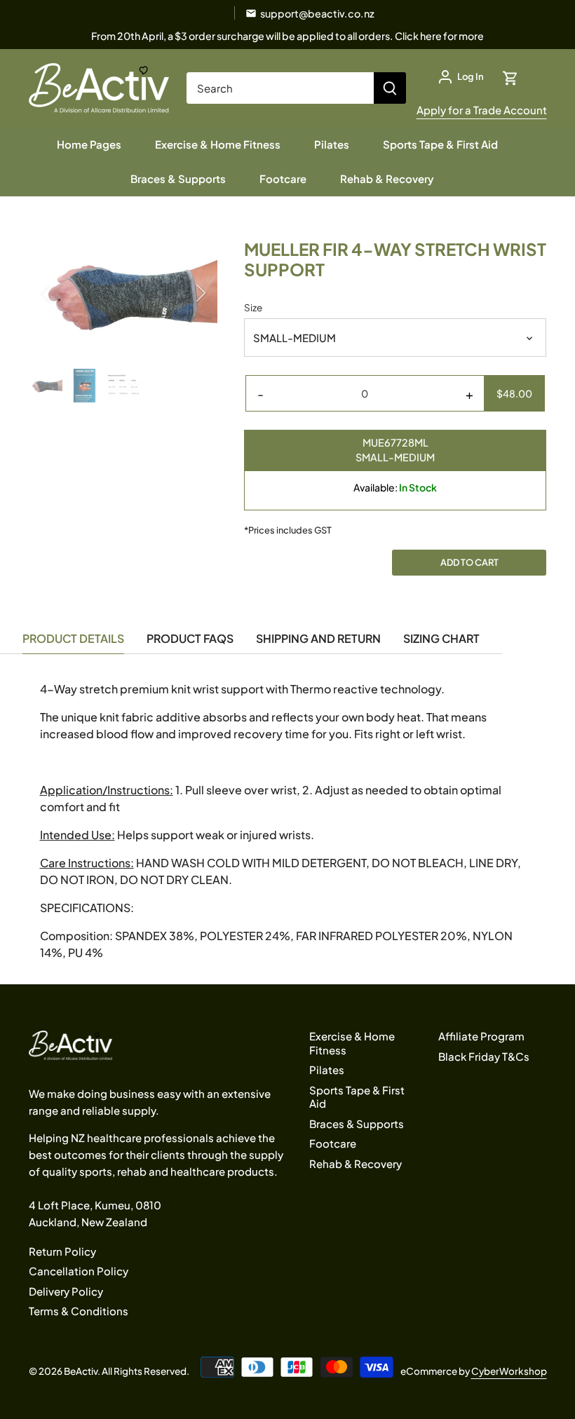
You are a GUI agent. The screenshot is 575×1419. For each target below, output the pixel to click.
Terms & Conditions (78, 1310)
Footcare (332, 1143)
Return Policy (62, 1251)
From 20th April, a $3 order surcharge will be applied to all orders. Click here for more (287, 35)
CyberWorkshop (509, 1371)
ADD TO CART (469, 562)
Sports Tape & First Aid (357, 1097)
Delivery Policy (66, 1291)
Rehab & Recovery (355, 1163)
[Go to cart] (510, 76)
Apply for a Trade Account (482, 109)
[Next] (182, 293)
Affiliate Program (481, 1036)
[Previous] (64, 293)
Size (253, 307)
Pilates (326, 1069)
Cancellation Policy (78, 1270)
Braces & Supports (356, 1123)
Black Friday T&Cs (483, 1056)
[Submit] (390, 88)
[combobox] (280, 88)
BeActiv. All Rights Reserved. (126, 1371)
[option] (123, 293)
